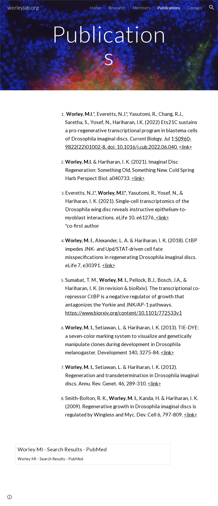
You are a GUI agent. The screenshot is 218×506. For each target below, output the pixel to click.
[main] (109, 45)
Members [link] (141, 7)
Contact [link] (194, 7)
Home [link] (95, 7)
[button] (211, 7)
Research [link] (116, 7)
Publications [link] (168, 7)
